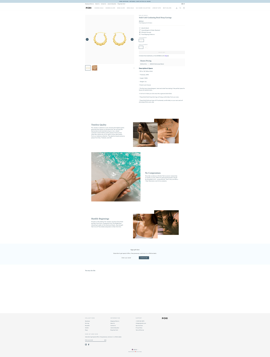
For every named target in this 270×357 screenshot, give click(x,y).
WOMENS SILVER (110, 8)
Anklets (87, 327)
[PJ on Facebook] (89, 344)
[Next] (132, 39)
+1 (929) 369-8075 (140, 321)
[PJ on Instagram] (86, 344)
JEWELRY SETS (156, 8)
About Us (97, 4)
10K (141, 47)
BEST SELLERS (167, 8)
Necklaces (87, 321)
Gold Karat (143, 44)
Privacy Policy (139, 327)
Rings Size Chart (121, 4)
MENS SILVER (121, 8)
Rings (86, 330)
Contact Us (103, 4)
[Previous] (87, 39)
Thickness (143, 37)
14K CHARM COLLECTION (143, 8)
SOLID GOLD (143, 15)
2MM (141, 40)
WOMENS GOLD (99, 8)
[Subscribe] (105, 340)
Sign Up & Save (139, 325)
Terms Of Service (140, 330)
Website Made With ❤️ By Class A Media (135, 351)
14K (146, 47)
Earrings (87, 323)
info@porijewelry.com (141, 323)
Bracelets (87, 325)
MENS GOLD (130, 8)
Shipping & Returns (89, 4)
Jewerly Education (112, 4)
